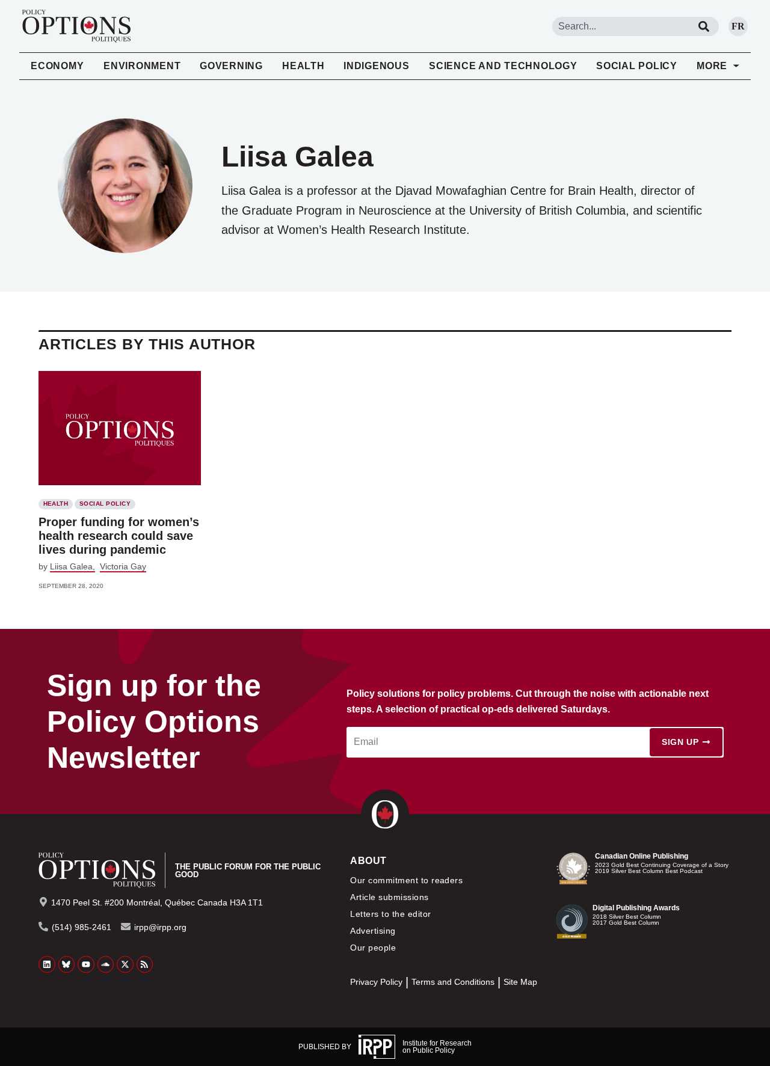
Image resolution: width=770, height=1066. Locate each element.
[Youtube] (86, 964)
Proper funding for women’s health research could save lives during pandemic (118, 535)
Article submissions (389, 897)
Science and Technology (503, 66)
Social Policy (636, 66)
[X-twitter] (125, 964)
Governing (231, 66)
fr (738, 26)
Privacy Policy (376, 982)
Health (303, 66)
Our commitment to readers (406, 880)
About (368, 861)
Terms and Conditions (452, 982)
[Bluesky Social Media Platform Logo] (66, 964)
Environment (141, 66)
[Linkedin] (46, 964)
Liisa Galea (71, 566)
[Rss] (145, 964)
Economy (57, 66)
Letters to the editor (390, 914)
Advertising (372, 931)
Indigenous (376, 66)
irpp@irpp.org (160, 927)
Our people (373, 947)
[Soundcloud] (105, 964)
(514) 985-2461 (81, 927)
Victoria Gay (123, 566)
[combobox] (620, 26)
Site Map (520, 982)
